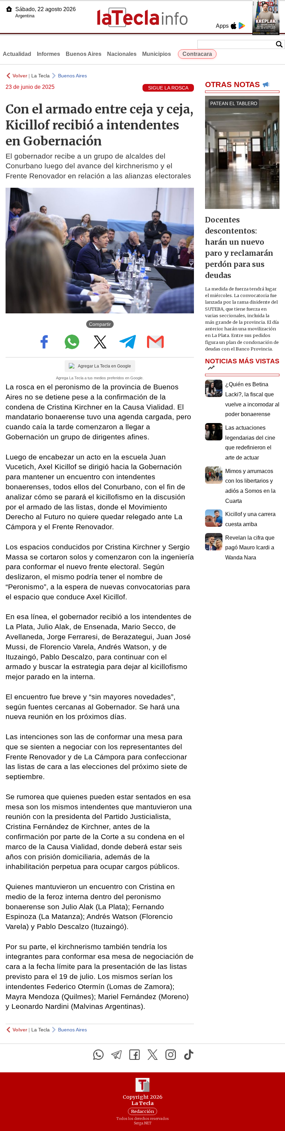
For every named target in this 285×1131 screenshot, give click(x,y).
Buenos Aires (83, 54)
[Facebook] (134, 1054)
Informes (48, 54)
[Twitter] (153, 1054)
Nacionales (122, 54)
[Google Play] (241, 25)
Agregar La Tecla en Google (104, 366)
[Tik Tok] (189, 1054)
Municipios (156, 54)
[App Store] (233, 25)
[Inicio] (9, 9)
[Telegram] (116, 1054)
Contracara (197, 54)
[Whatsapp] (98, 1054)
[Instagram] (171, 1054)
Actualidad (17, 54)
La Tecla (40, 75)
